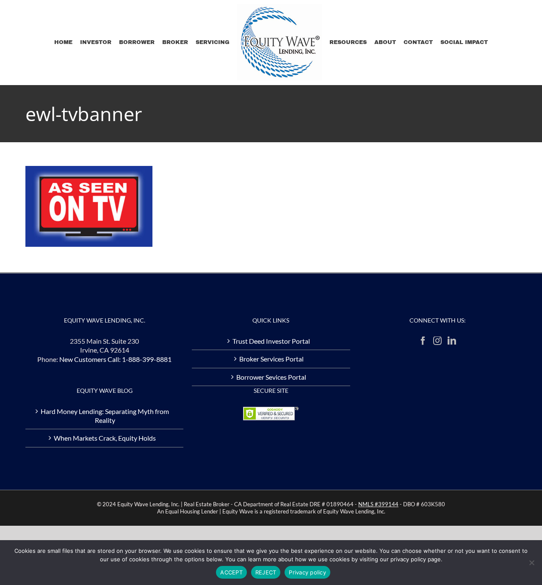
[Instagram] (437, 341)
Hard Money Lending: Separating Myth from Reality (105, 415)
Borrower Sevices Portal (271, 377)
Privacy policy (307, 572)
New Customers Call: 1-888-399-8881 (115, 359)
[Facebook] (423, 341)
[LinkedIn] (452, 341)
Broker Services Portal (271, 359)
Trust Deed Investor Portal (271, 341)
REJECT (266, 572)
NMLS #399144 (378, 504)
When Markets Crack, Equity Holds (105, 438)
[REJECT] (531, 562)
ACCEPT (231, 572)
